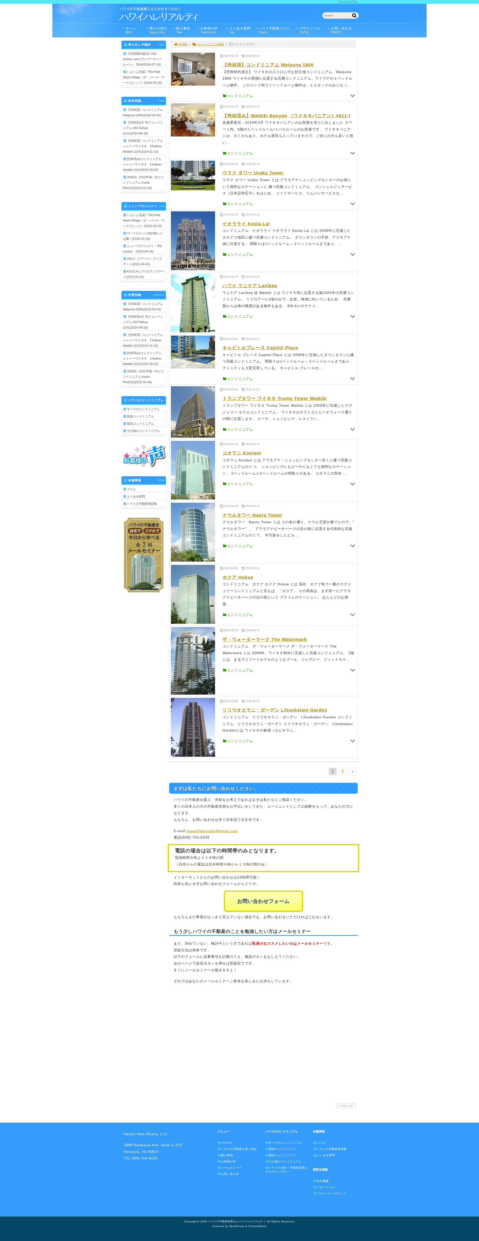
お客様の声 (209, 30)
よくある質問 (240, 30)
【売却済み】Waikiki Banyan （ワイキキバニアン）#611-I (286, 115)
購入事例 (183, 30)
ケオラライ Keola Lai (246, 223)
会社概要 (323, 1180)
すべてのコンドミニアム (143, 409)
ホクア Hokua (238, 577)
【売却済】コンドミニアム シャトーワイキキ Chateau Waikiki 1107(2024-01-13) (143, 146)
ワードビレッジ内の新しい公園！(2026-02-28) (143, 236)
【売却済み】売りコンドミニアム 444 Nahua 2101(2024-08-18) (143, 128)
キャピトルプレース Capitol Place (260, 347)
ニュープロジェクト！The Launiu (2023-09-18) (142, 248)
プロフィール (310, 30)
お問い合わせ (341, 30)
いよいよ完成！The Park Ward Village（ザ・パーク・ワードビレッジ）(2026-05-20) (143, 77)
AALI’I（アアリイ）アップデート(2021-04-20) (142, 261)
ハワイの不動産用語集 (142, 503)
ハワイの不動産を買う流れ (239, 1148)
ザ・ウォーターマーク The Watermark (265, 639)
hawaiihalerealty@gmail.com (212, 831)
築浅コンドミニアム (140, 423)
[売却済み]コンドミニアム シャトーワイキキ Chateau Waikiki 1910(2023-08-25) (143, 164)
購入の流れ (158, 30)
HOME (183, 44)
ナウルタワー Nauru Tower (252, 515)
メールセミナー (231, 1167)
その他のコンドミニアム (143, 431)
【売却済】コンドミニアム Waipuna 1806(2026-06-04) (143, 112)
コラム (131, 489)
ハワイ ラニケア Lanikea (250, 285)
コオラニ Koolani (242, 453)
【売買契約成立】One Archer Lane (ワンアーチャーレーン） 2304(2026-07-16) (142, 59)
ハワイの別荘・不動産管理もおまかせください (286, 1169)
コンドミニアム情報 (210, 44)
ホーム (130, 30)
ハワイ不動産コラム (274, 30)
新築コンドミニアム (140, 416)
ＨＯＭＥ (227, 1142)
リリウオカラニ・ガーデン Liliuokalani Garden (275, 710)
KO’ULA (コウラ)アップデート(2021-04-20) (143, 274)
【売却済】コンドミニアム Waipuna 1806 (268, 64)
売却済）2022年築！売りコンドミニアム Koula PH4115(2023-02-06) (143, 182)
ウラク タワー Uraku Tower (253, 172)
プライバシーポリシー (332, 1193)
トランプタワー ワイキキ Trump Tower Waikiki (275, 398)
